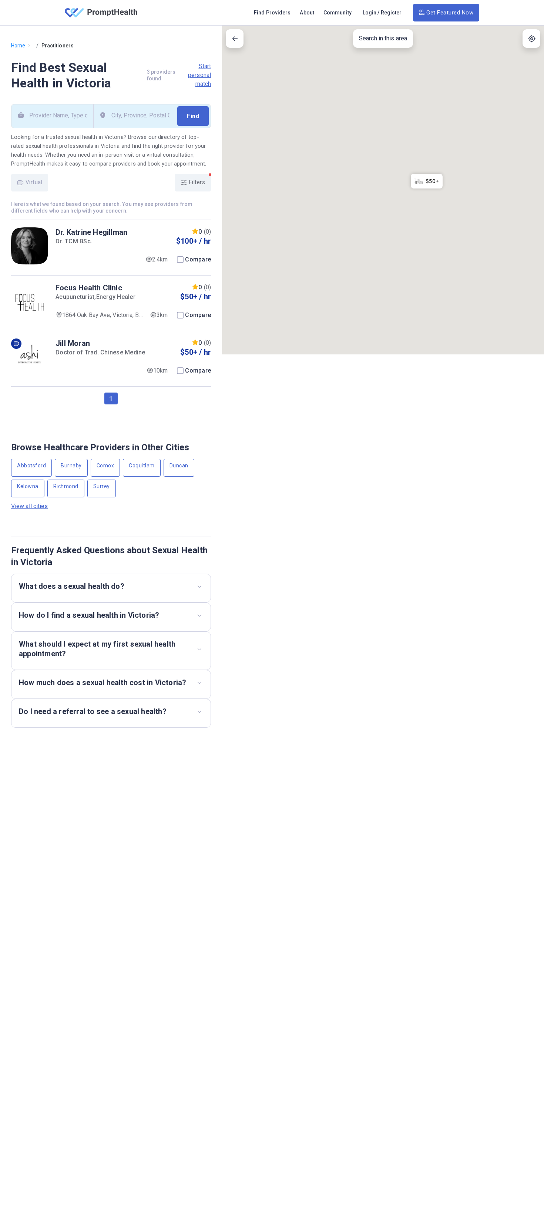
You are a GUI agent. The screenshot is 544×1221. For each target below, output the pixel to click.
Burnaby (71, 465)
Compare (198, 259)
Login (370, 13)
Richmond (65, 486)
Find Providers (272, 13)
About (307, 13)
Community (337, 13)
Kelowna (27, 486)
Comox (105, 465)
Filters (196, 182)
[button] (426, 181)
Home (18, 46)
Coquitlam (142, 465)
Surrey (101, 486)
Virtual (33, 182)
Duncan (178, 465)
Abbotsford (31, 465)
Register (391, 13)
